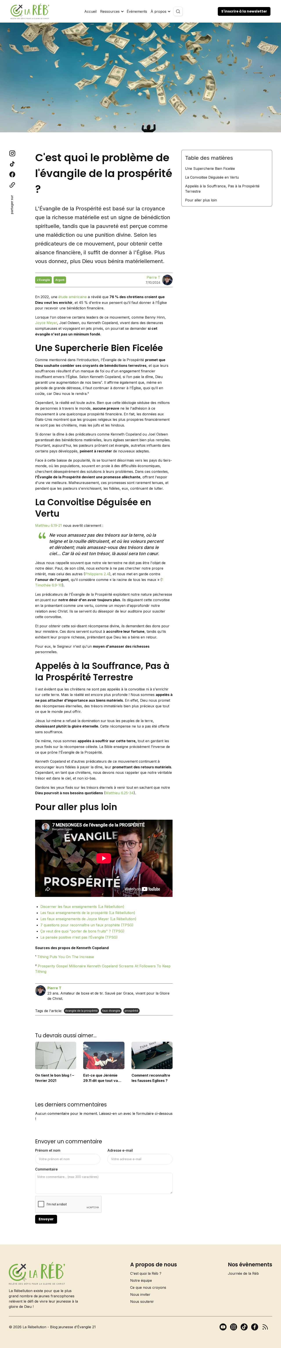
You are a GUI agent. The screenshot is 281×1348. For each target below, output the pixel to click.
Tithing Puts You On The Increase (65, 957)
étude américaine (72, 297)
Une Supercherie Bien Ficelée (210, 168)
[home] (30, 11)
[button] (111, 11)
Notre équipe (141, 1280)
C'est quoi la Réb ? (145, 1273)
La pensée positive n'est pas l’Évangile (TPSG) (79, 937)
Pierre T (153, 277)
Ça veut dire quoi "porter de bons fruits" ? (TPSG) (82, 931)
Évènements (137, 11)
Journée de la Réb (243, 1273)
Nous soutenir (142, 1301)
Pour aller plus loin (201, 200)
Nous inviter (140, 1294)
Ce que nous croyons (148, 1287)
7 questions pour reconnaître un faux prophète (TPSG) (86, 925)
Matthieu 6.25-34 (119, 793)
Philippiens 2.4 (97, 574)
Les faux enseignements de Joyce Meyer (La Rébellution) (88, 919)
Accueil (90, 11)
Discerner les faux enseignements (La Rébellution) (82, 906)
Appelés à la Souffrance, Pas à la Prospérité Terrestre (222, 189)
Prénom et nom (47, 1150)
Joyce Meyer (46, 323)
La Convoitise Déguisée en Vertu (212, 177)
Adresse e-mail (120, 1150)
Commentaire (46, 1169)
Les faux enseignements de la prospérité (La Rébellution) (87, 913)
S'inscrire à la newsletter (244, 11)
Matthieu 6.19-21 (48, 525)
